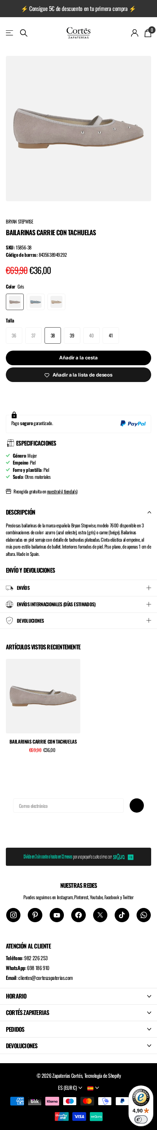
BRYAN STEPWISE (19, 221)
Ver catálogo (10, 32)
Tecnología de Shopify (102, 1075)
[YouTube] (57, 915)
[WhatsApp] (144, 915)
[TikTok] (122, 915)
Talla (10, 320)
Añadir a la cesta (78, 357)
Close (78, 996)
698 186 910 (38, 967)
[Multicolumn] (78, 855)
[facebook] (78, 915)
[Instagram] (13, 915)
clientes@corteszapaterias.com (45, 977)
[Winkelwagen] (147, 33)
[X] (100, 915)
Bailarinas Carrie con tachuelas (43, 741)
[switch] (141, 1119)
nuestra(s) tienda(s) (62, 491)
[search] (23, 33)
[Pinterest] (35, 915)
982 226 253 (36, 958)
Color (15, 286)
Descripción (20, 512)
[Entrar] (135, 33)
